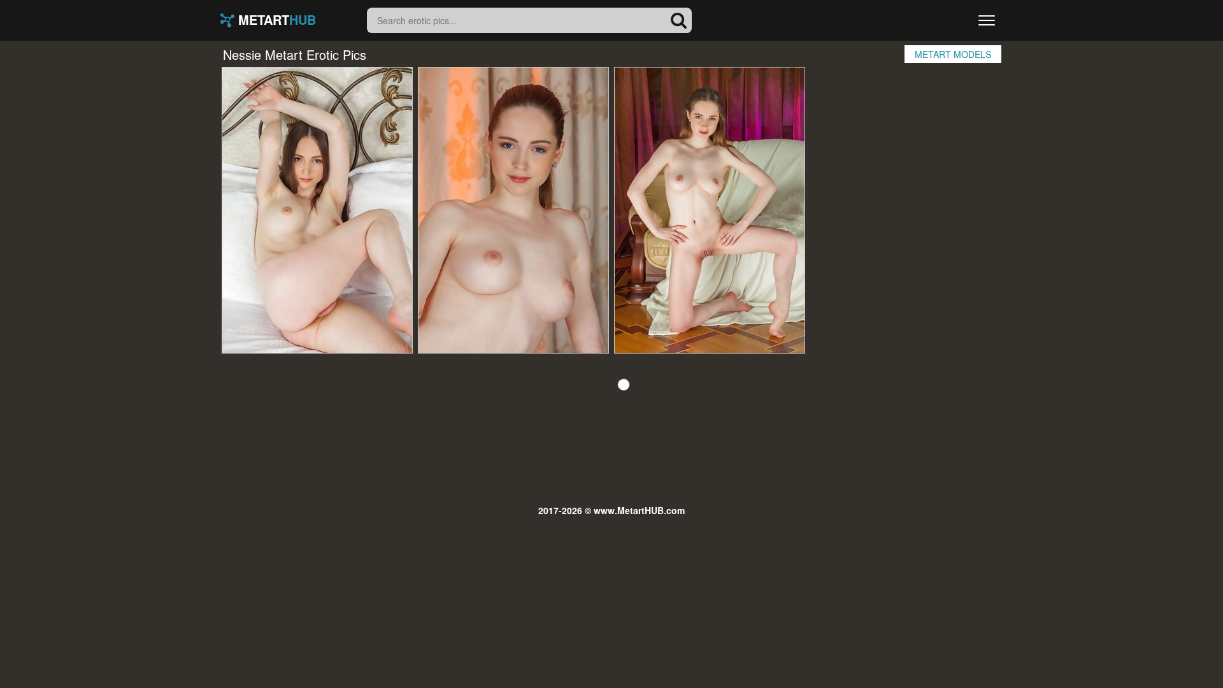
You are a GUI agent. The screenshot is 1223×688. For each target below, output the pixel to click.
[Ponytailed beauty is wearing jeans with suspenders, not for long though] (513, 210)
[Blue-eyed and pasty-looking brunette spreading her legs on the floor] (709, 210)
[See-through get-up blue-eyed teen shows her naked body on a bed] (317, 210)
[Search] (679, 20)
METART (275, 20)
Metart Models (953, 54)
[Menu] (987, 20)
